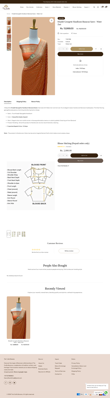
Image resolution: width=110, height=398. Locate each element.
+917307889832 (8, 376)
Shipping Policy (21, 101)
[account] (98, 7)
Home (8, 14)
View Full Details (63, 166)
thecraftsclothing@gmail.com (13, 378)
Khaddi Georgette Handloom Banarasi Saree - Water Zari (18, 341)
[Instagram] (10, 382)
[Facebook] (5, 382)
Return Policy (35, 101)
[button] (32, 2)
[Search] (94, 7)
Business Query (43, 369)
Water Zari (69, 44)
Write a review (69, 251)
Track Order (58, 363)
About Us (41, 363)
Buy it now (80, 54)
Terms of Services (60, 371)
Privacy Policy (76, 363)
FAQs (73, 374)
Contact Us (58, 374)
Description (7, 101)
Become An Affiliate (44, 372)
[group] (33, 56)
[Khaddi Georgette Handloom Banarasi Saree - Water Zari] (18, 317)
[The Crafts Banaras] (6, 7)
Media (40, 366)
